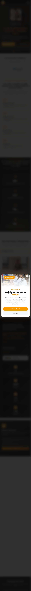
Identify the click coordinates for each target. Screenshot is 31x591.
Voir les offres (14, 308)
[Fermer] (26, 276)
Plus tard (15, 313)
